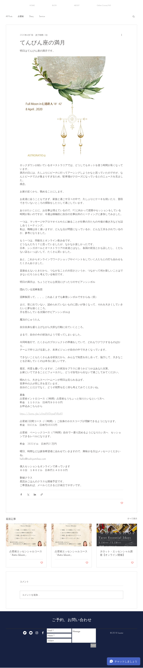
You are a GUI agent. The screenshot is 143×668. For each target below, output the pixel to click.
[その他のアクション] (121, 35)
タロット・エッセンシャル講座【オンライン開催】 (116, 553)
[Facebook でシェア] (21, 494)
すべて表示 (132, 518)
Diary (31, 16)
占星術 (21, 16)
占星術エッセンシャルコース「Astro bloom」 (25, 553)
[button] (133, 16)
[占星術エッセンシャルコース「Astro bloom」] (26, 535)
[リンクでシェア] (41, 494)
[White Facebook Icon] (43, 633)
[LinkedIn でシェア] (35, 494)
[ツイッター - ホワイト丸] (25, 633)
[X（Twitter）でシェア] (28, 494)
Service (42, 16)
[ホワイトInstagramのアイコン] (37, 633)
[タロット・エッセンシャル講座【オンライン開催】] (117, 535)
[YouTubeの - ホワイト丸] (31, 633)
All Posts (9, 16)
